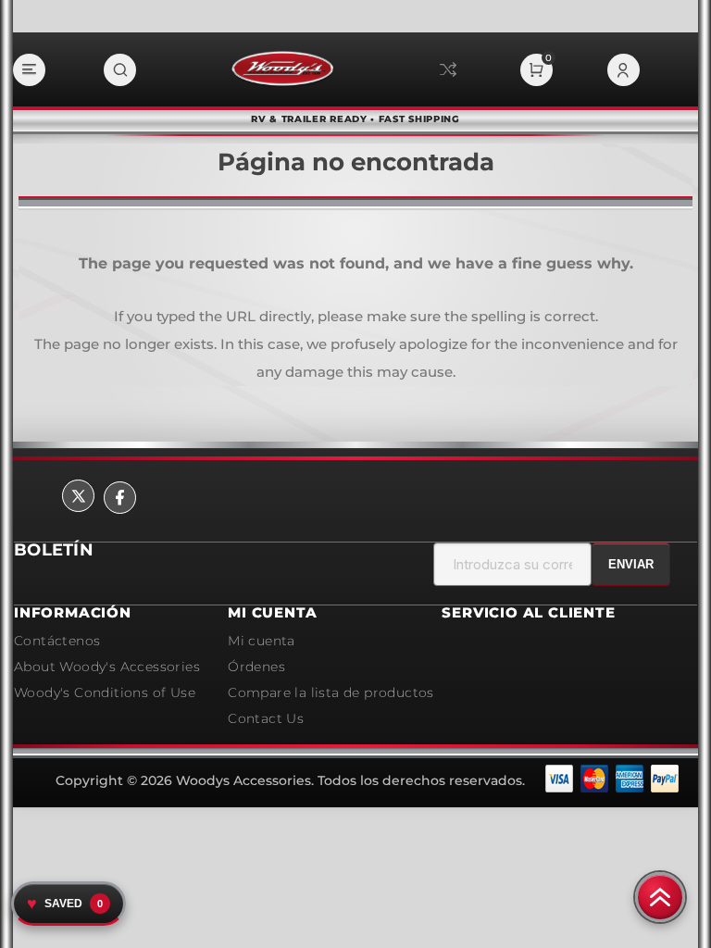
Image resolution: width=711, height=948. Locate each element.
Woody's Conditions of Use (104, 692)
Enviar (631, 564)
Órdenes (256, 666)
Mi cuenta (261, 640)
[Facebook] (120, 497)
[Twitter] (78, 496)
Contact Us (266, 718)
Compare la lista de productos (448, 69)
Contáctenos (57, 640)
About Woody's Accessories (107, 666)
